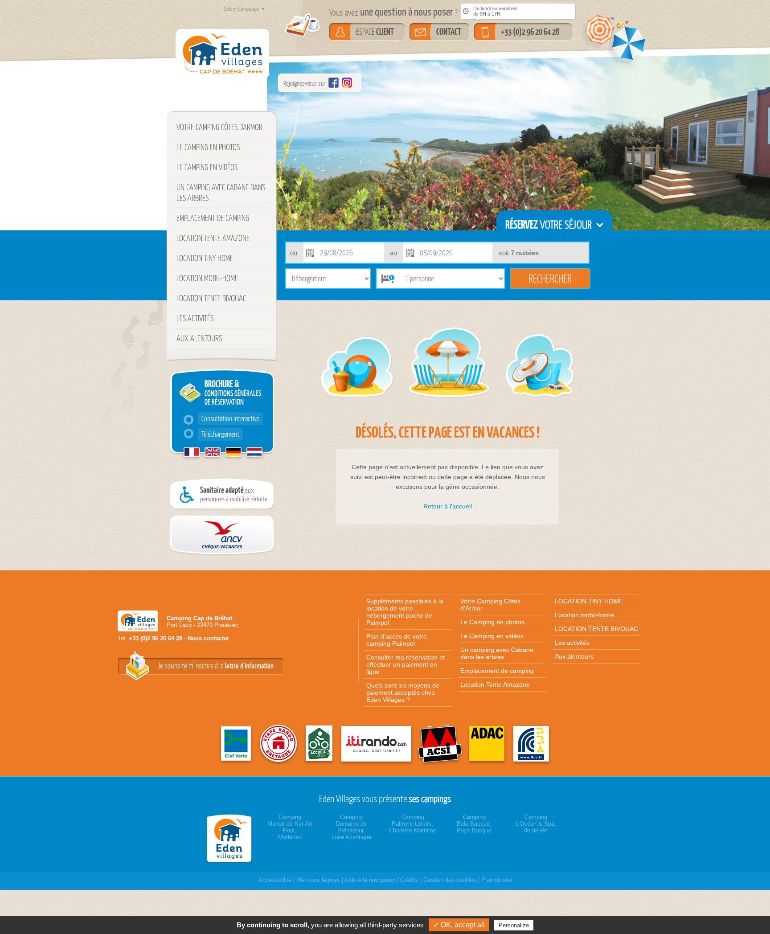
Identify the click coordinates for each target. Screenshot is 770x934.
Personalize (514, 925)
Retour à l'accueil (447, 506)
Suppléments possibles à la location (404, 612)
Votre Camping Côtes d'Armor (219, 127)
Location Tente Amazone (213, 238)
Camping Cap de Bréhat (199, 618)
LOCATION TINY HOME (204, 258)
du (293, 253)
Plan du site (496, 880)
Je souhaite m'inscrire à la (216, 666)
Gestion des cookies (449, 880)
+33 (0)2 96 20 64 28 (530, 31)
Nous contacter (208, 638)
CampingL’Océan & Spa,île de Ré (536, 824)
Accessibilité (274, 880)
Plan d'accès (396, 640)
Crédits (409, 880)
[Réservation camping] (231, 838)
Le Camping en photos (208, 147)
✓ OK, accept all (459, 925)
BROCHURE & (231, 408)
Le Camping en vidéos (207, 167)
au (393, 253)
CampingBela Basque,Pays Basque (474, 824)
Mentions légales (318, 880)
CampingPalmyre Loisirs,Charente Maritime (412, 824)
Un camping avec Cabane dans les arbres (220, 192)
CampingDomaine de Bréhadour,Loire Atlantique (351, 827)
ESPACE (375, 31)
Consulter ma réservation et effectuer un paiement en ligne (405, 664)
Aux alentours (199, 338)
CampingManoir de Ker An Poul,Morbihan (289, 827)
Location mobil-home (207, 278)
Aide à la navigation (369, 880)
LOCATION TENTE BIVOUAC (211, 298)
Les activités (194, 318)
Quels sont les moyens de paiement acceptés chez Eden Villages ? (402, 692)
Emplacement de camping (212, 218)
